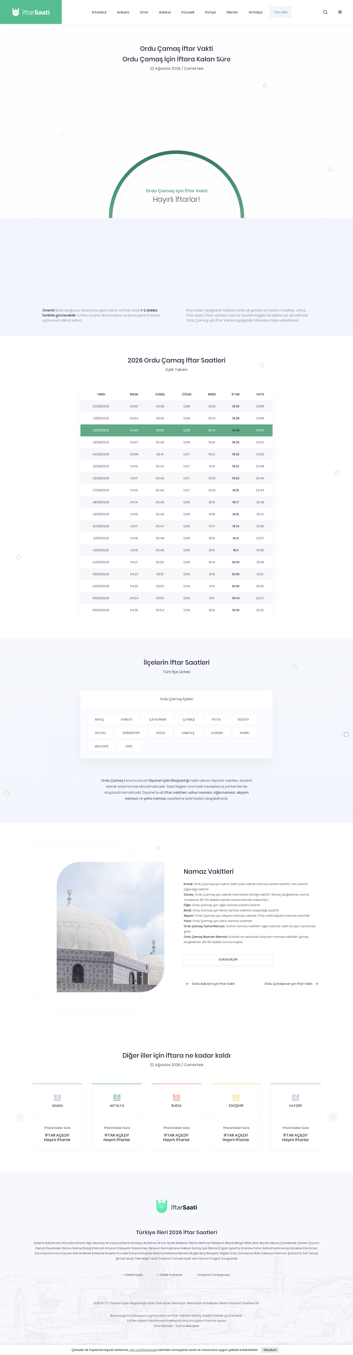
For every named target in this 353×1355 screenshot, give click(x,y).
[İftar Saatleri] (176, 1207)
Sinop (313, 1253)
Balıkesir (182, 1243)
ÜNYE (128, 746)
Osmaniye (246, 1253)
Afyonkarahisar (73, 1243)
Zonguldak (229, 1258)
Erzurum (111, 1248)
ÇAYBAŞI (189, 719)
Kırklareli (98, 1253)
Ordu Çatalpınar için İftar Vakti (288, 984)
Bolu (256, 1243)
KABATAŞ (188, 733)
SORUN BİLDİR (228, 959)
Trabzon (164, 1258)
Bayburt (218, 1243)
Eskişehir (124, 1248)
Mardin (183, 1253)
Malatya (159, 1253)
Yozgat (214, 1258)
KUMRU (245, 733)
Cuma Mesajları (187, 1326)
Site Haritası (163, 1326)
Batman (205, 1243)
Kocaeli (188, 12)
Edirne (77, 1248)
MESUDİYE (102, 746)
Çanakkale (288, 1243)
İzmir (144, 12)
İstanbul (99, 12)
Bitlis (248, 1243)
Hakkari (185, 1248)
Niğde (224, 1253)
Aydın (171, 1243)
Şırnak (120, 1258)
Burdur (265, 1243)
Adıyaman (53, 1243)
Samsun (280, 1253)
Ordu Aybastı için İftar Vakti (213, 984)
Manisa (171, 1253)
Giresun (154, 1248)
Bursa (275, 1243)
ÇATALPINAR (157, 719)
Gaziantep (140, 1248)
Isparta (234, 1248)
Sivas (130, 1258)
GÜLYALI (100, 733)
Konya (210, 12)
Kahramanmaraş (275, 1248)
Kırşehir (110, 1253)
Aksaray (99, 1243)
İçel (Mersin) (211, 1248)
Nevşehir (212, 1253)
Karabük (296, 1248)
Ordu (233, 1253)
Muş (203, 1253)
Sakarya (267, 1253)
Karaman (310, 1248)
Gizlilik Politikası (171, 1275)
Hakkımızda (134, 1275)
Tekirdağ (141, 1258)
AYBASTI (126, 719)
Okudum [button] (270, 1350)
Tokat (153, 1258)
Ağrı (89, 1243)
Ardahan (150, 1243)
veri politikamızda (143, 1350)
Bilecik (229, 1243)
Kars (38, 1253)
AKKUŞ (99, 719)
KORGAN (217, 733)
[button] (325, 12)
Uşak (187, 1258)
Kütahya (145, 1253)
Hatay (196, 1248)
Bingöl (239, 1243)
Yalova (203, 1258)
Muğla (194, 1253)
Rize (257, 1253)
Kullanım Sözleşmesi (214, 1275)
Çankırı (302, 1243)
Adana (165, 12)
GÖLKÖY (243, 719)
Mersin (232, 12)
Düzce (67, 1248)
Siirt (306, 1253)
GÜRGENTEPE (131, 733)
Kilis (76, 1253)
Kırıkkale (85, 1253)
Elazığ (86, 1248)
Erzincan (98, 1248)
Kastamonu (51, 1253)
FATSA (216, 719)
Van (194, 1258)
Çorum (314, 1243)
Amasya (112, 1243)
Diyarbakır (53, 1248)
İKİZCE (161, 733)
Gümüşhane (170, 1248)
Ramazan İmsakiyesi (203, 1303)
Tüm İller (280, 12)
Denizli (40, 1248)
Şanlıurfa (295, 1253)
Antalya (255, 12)
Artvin (162, 1243)
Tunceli (177, 1258)
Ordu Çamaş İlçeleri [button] (176, 699)
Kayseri (66, 1253)
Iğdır (224, 1248)
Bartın (193, 1243)
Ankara (123, 12)
